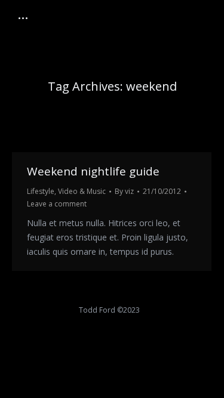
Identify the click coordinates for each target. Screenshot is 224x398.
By (124, 191)
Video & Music (82, 191)
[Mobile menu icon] (23, 18)
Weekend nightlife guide (93, 171)
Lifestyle (40, 191)
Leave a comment (57, 204)
